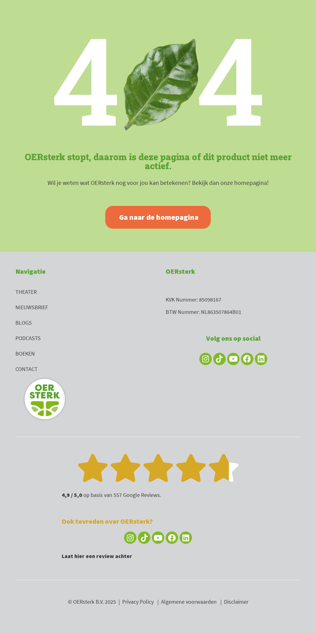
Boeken (25, 353)
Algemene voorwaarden (189, 601)
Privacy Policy (138, 601)
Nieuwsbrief (31, 307)
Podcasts (28, 338)
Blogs (23, 322)
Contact (26, 369)
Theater (26, 291)
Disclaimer (236, 601)
